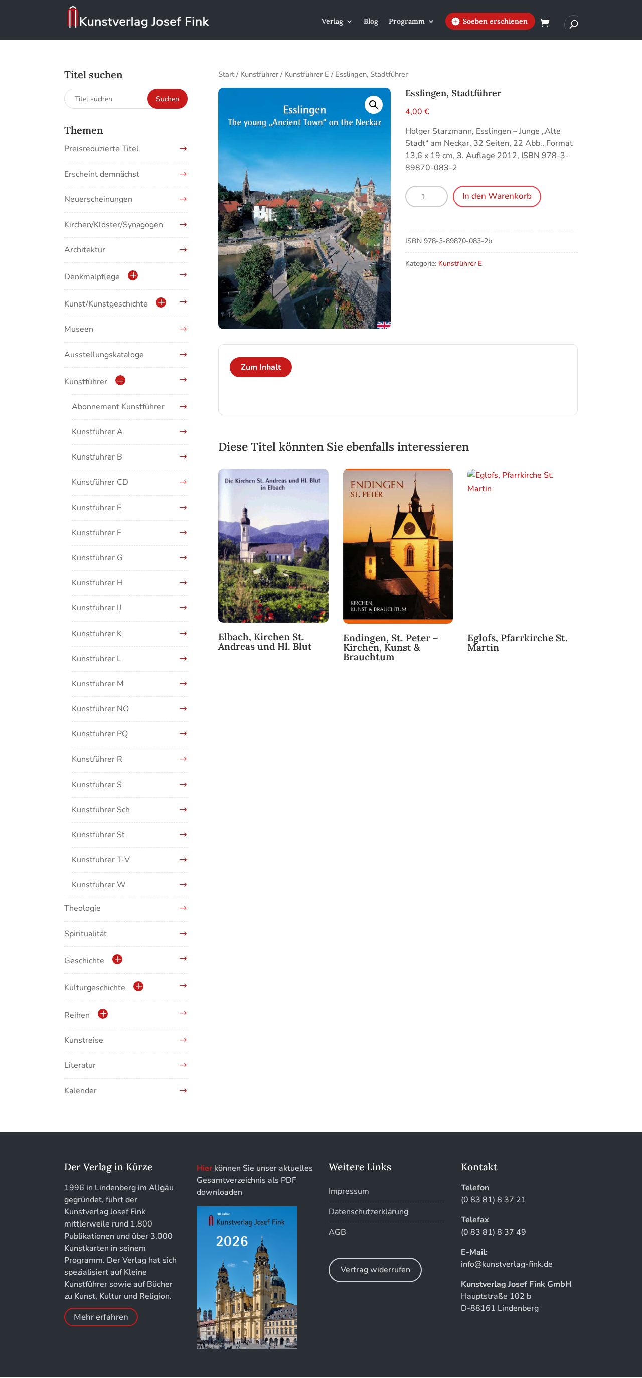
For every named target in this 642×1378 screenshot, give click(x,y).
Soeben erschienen (495, 21)
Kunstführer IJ (96, 608)
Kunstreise (83, 1040)
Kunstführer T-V (101, 859)
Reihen (77, 1015)
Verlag (332, 22)
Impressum (349, 1191)
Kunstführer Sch (101, 809)
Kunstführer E (306, 74)
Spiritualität (85, 933)
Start (226, 74)
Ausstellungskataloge (104, 354)
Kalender (80, 1090)
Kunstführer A (97, 431)
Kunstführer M (98, 683)
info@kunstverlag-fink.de (507, 1264)
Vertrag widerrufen (375, 1269)
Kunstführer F (96, 532)
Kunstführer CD (100, 482)
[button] (374, 105)
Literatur (80, 1065)
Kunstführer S (97, 784)
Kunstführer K (97, 633)
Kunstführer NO (100, 708)
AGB (337, 1232)
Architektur (84, 249)
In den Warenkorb (497, 196)
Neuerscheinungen (98, 199)
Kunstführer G (97, 557)
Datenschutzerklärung (368, 1211)
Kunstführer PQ (100, 733)
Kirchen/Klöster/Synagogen (113, 224)
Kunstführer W (99, 884)
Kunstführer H (97, 582)
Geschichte (84, 960)
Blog (371, 22)
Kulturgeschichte (94, 987)
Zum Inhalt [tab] (261, 367)
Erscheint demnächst (101, 174)
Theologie (82, 908)
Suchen (167, 99)
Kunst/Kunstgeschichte (106, 304)
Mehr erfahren (101, 1317)
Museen (78, 329)
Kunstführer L (96, 658)
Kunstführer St (98, 834)
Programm (407, 22)
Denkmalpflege (92, 276)
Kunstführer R (97, 759)
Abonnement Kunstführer (118, 406)
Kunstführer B (97, 457)
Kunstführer (259, 74)
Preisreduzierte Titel (101, 149)
